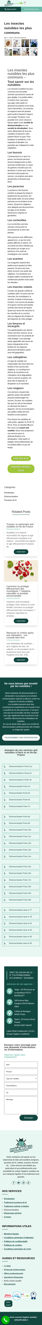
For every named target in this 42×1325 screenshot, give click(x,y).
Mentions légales (11, 1234)
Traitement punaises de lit (15, 1203)
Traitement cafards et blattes (16, 1206)
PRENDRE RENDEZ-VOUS (21, 469)
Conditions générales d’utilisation (19, 1238)
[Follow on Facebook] (14, 1183)
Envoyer (28, 1117)
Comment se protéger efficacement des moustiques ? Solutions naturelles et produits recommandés (18, 591)
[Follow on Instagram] (23, 1183)
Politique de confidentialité (15, 1241)
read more (21, 552)
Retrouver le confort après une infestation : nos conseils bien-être (20, 635)
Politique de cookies (13, 1245)
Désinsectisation (20, 38)
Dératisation (9, 493)
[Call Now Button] (5, 1320)
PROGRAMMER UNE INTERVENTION (21, 738)
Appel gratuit (11, 9)
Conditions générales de (15, 1249)
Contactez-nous (32, 9)
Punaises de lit (10, 500)
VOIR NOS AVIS (21, 458)
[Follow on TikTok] (28, 1183)
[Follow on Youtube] (19, 1183)
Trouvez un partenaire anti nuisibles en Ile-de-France (20, 525)
